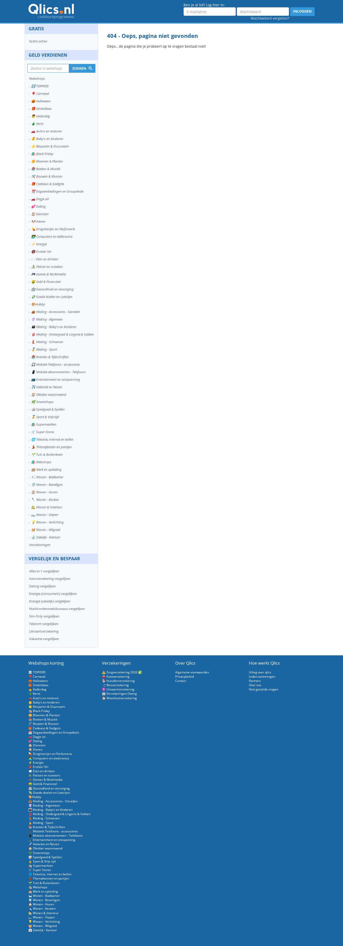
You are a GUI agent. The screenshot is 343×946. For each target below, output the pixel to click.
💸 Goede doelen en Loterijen (52, 296)
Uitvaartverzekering (44, 631)
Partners (255, 681)
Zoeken (79, 68)
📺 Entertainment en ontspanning (55, 379)
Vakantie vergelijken (44, 639)
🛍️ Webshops (41, 462)
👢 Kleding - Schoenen (47, 342)
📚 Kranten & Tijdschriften (50, 357)
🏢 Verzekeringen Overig (119, 693)
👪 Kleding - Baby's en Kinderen (54, 327)
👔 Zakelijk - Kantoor (45, 537)
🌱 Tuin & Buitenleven (47, 454)
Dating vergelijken (42, 586)
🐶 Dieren (38, 221)
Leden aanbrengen (262, 676)
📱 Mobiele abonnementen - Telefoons (58, 372)
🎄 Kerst (37, 123)
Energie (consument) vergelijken (53, 593)
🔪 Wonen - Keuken (45, 499)
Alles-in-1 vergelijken (44, 571)
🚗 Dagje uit (40, 199)
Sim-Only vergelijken (44, 616)
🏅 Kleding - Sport (44, 349)
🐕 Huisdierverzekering (118, 681)
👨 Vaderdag (40, 116)
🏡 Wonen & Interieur (46, 507)
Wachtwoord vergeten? (270, 18)
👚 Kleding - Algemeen (47, 319)
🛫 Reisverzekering (115, 685)
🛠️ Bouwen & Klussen (47, 176)
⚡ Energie (39, 244)
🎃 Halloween (41, 101)
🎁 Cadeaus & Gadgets (47, 184)
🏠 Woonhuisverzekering (119, 698)
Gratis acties (38, 41)
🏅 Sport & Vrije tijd (45, 417)
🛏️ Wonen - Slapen (45, 514)
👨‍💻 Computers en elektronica (51, 236)
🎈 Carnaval (40, 93)
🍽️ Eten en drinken (45, 259)
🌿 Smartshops (42, 402)
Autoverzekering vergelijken (50, 578)
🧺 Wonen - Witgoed (45, 529)
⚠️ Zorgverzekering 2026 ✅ (122, 672)
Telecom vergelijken (44, 623)
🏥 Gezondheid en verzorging (52, 289)
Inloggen (302, 11)
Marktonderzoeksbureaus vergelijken (57, 608)
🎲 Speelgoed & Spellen (48, 409)
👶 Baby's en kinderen (47, 138)
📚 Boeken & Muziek (45, 169)
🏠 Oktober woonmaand (48, 394)
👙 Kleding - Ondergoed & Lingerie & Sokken (62, 334)
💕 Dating (38, 206)
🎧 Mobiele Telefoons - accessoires (55, 364)
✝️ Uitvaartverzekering (118, 689)
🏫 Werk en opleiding (46, 469)
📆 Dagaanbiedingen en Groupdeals (57, 191)
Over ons (255, 685)
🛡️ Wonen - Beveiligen (47, 484)
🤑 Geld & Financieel (46, 281)
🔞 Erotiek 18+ (41, 251)
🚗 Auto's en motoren (46, 131)
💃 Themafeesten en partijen (51, 447)
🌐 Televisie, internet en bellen (52, 439)
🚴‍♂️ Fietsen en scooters (47, 266)
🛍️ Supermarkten (43, 424)
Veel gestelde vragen (263, 689)
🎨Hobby (38, 304)
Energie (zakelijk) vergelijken (50, 601)
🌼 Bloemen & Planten (47, 161)
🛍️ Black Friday (42, 153)
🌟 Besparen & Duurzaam (50, 146)
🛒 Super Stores (42, 432)
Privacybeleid (184, 676)
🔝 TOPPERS (40, 86)
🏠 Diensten (40, 214)
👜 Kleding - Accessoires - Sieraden (55, 311)
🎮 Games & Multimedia (48, 274)
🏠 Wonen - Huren (44, 492)
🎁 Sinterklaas (41, 108)
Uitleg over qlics (260, 672)
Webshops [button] (37, 78)
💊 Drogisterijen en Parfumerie (53, 229)
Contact (180, 681)
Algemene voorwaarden (192, 672)
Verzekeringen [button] (39, 544)
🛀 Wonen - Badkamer (47, 477)
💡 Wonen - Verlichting (47, 522)
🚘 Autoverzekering (116, 676)
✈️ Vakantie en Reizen (46, 387)
